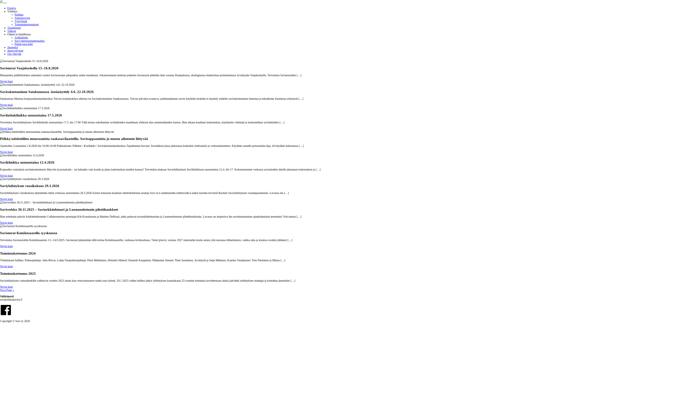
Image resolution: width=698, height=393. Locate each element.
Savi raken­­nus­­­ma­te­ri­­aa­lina (30, 40)
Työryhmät (21, 21)
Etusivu (11, 8)
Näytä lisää (6, 81)
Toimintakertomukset (27, 24)
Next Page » (7, 290)
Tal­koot (11, 31)
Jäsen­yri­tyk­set (15, 50)
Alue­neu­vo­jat (22, 17)
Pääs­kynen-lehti (24, 44)
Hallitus (19, 14)
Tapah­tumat (14, 27)
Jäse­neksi (12, 47)
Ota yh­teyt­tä (14, 53)
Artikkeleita (21, 37)
